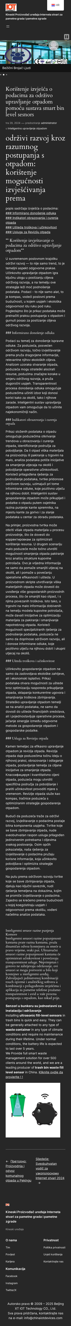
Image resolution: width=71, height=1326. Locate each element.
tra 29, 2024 (13, 122)
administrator (49, 122)
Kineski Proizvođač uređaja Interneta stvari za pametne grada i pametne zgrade (33, 1216)
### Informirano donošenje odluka (31, 213)
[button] (66, 37)
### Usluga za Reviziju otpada (28, 232)
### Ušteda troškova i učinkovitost (31, 227)
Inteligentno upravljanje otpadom (27, 128)
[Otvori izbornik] (8, 26)
